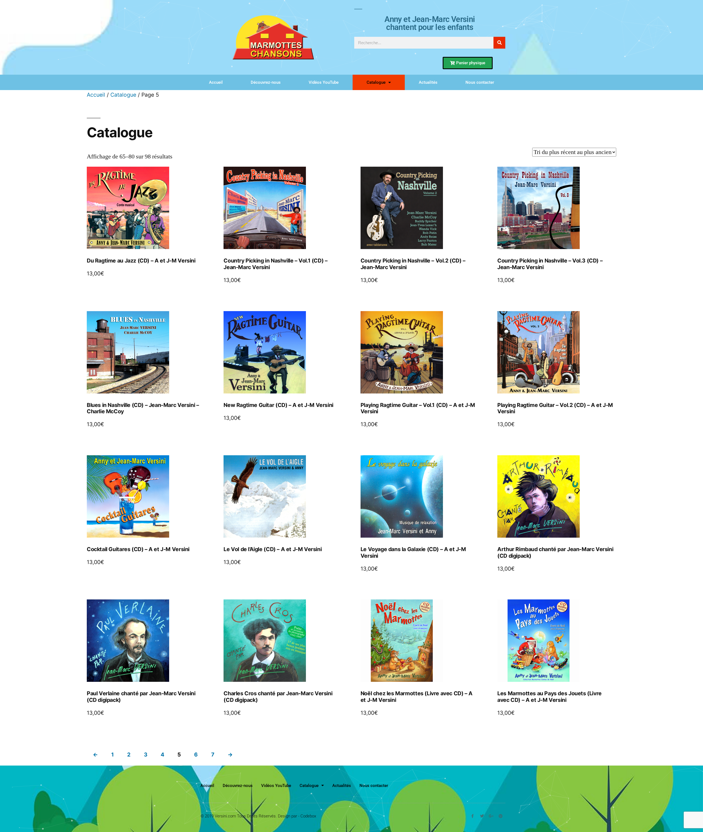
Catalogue (376, 82)
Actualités (428, 82)
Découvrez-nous (266, 82)
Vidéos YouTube (324, 82)
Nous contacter (479, 82)
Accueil (216, 82)
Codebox (308, 816)
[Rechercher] (499, 43)
